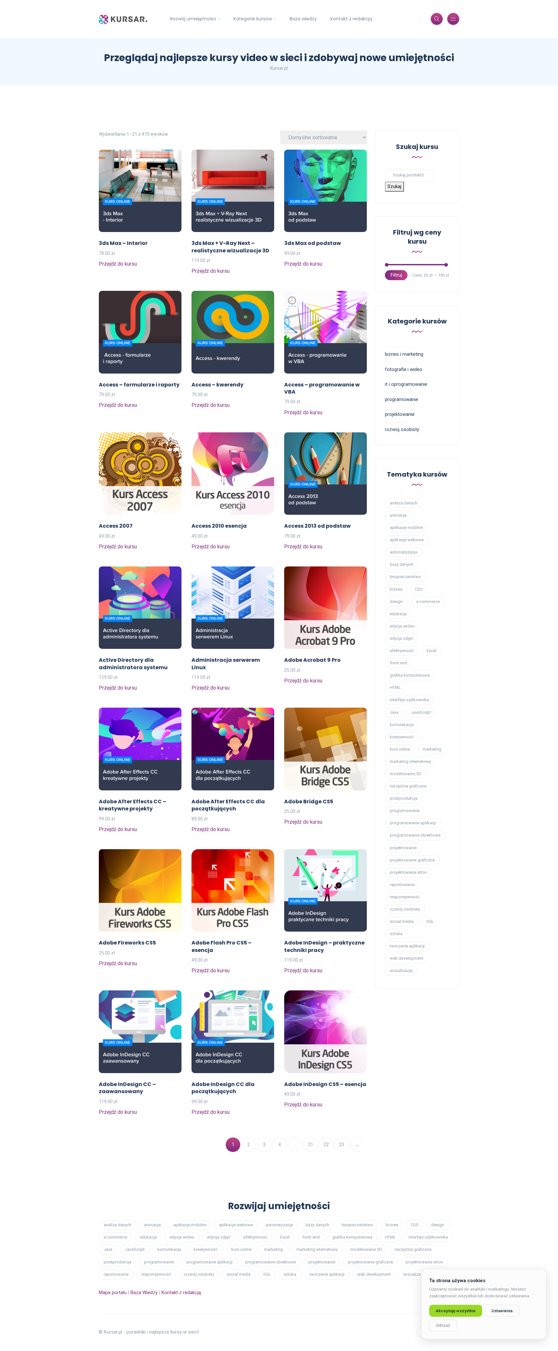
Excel (431, 650)
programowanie (401, 399)
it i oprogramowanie (406, 384)
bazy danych (401, 564)
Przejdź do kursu (118, 264)
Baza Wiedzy (144, 1292)
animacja (398, 515)
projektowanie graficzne (412, 860)
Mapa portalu (113, 1292)
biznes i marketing (404, 354)
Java (394, 712)
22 (326, 1144)
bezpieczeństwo (405, 576)
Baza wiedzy (303, 19)
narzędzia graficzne (408, 786)
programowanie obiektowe (415, 835)
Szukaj (394, 186)
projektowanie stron (408, 872)
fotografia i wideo (403, 369)
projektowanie (400, 414)
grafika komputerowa (410, 675)
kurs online (400, 749)
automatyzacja (403, 552)
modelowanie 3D (405, 773)
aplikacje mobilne (406, 527)
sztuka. (396, 933)
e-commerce (428, 601)
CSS (419, 589)
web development (406, 958)
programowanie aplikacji (413, 822)
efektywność (402, 650)
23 (341, 1144)
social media (402, 921)
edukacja (398, 613)
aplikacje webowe (407, 539)
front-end (398, 662)
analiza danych (404, 503)
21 (310, 1144)
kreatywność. (402, 736)
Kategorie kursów (252, 19)
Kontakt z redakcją (351, 19)
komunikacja (402, 724)
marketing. (432, 749)
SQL (430, 921)
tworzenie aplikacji (407, 946)
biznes (396, 589)
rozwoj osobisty (402, 429)
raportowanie (402, 884)
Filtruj (396, 275)
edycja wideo (402, 626)
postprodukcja (404, 798)
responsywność (405, 896)
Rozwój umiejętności (193, 19)
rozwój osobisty (405, 909)
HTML (395, 687)
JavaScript (421, 712)
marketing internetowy (410, 761)
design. (397, 601)
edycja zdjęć (401, 638)
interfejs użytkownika (409, 699)
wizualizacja (401, 970)
